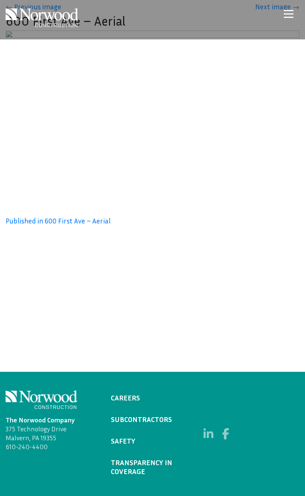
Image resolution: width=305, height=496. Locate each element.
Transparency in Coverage (141, 467)
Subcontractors (141, 419)
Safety (123, 440)
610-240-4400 (27, 446)
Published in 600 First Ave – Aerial (58, 220)
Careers (125, 397)
